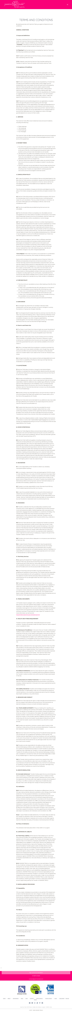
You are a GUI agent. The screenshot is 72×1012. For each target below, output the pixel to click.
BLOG (22, 998)
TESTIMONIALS (16, 998)
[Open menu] (67, 4)
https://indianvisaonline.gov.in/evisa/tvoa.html (28, 614)
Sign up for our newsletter (36, 972)
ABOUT (9, 998)
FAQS (26, 998)
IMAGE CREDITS (39, 998)
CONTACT (32, 998)
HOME (4, 998)
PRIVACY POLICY (48, 998)
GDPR (55, 998)
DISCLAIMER (61, 998)
